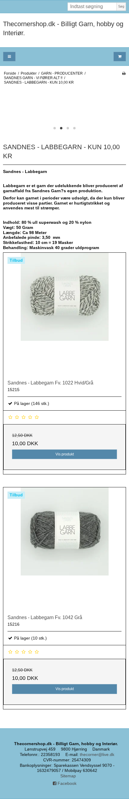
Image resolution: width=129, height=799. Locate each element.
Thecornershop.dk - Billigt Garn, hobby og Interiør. (63, 28)
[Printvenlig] (124, 73)
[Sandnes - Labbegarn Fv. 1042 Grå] (64, 548)
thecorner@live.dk (97, 754)
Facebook (66, 783)
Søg (121, 6)
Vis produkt (65, 454)
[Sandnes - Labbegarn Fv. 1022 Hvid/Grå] (64, 314)
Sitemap (68, 775)
